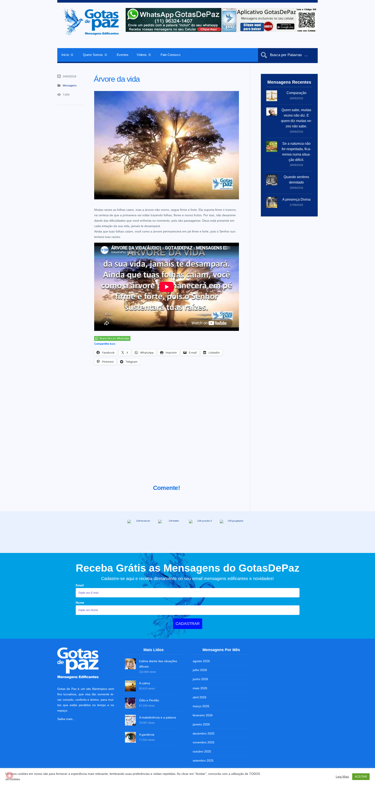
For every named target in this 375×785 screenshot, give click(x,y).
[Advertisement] (166, 430)
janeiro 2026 (201, 724)
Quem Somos (93, 55)
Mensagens (70, 85)
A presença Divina (296, 199)
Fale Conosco (170, 55)
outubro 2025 (202, 751)
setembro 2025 (203, 760)
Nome (80, 602)
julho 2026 (200, 670)
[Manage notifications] (9, 775)
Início (65, 55)
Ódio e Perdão (149, 700)
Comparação (296, 93)
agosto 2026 (201, 661)
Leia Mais (342, 776)
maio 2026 (200, 688)
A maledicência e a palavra (157, 717)
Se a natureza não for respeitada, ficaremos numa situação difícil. (296, 152)
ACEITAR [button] (361, 776)
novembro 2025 (203, 742)
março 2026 (201, 706)
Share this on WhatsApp (114, 338)
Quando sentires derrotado (296, 179)
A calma (144, 683)
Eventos (122, 55)
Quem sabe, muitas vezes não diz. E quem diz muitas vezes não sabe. (296, 118)
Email (80, 585)
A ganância (146, 734)
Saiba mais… (66, 719)
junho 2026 (200, 679)
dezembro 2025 (203, 733)
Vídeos (142, 55)
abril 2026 (199, 697)
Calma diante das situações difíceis (158, 663)
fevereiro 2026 (203, 715)
